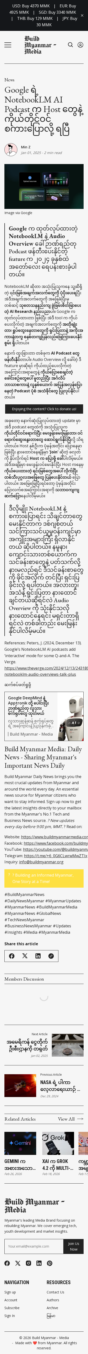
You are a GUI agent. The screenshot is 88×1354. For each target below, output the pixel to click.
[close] (82, 15)
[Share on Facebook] (11, 956)
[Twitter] (18, 1263)
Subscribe (12, 1308)
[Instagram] (28, 1263)
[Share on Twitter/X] (25, 955)
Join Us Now (73, 1246)
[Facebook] (7, 1263)
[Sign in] (80, 44)
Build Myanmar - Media (50, 1337)
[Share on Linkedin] (38, 955)
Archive (52, 1308)
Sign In (9, 1315)
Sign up (10, 1292)
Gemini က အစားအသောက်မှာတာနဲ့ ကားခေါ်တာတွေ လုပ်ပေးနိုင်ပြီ (21, 1165)
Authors (53, 1300)
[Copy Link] (51, 956)
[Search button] (70, 44)
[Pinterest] (49, 1263)
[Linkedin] (39, 1263)
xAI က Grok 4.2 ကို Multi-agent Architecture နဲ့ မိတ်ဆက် (57, 1165)
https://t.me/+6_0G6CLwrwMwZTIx (55, 855)
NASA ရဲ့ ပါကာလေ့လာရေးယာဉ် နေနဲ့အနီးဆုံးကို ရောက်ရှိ (61, 1086)
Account (10, 1300)
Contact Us (55, 1292)
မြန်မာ (51, 1315)
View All (66, 1118)
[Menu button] (7, 44)
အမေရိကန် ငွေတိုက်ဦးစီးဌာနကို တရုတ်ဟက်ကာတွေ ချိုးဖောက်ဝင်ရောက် (27, 1045)
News (9, 80)
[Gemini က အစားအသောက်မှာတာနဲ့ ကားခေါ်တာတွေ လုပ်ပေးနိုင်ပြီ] (20, 1143)
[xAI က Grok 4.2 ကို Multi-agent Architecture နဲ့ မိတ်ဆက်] (58, 1143)
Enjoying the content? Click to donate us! (44, 409)
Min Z (26, 147)
